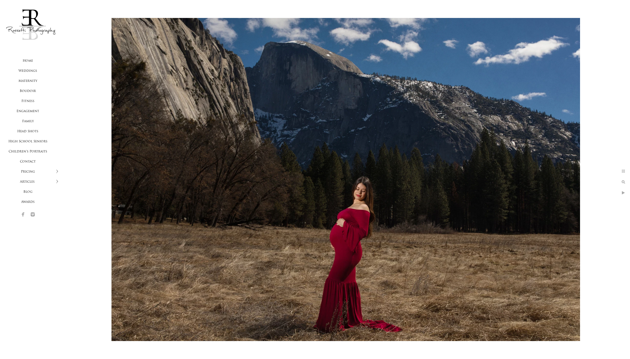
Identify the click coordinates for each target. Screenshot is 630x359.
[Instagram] (33, 214)
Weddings (27, 71)
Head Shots (27, 131)
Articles (28, 181)
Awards (28, 202)
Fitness (27, 101)
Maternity (27, 81)
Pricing (28, 171)
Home (28, 60)
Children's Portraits (28, 151)
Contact (28, 161)
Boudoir (28, 91)
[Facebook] (23, 214)
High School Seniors (27, 141)
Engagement (27, 111)
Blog (27, 192)
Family (28, 121)
